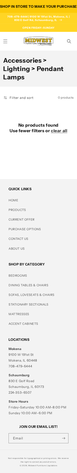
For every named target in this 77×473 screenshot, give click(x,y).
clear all (59, 130)
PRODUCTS (17, 210)
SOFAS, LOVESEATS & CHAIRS (32, 295)
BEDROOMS (18, 275)
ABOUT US (17, 249)
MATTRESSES (19, 314)
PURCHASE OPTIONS (25, 229)
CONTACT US (18, 239)
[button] (5, 41)
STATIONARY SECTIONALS (29, 304)
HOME (13, 200)
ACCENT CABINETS (23, 324)
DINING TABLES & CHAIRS (28, 285)
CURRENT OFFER (22, 219)
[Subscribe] (63, 438)
